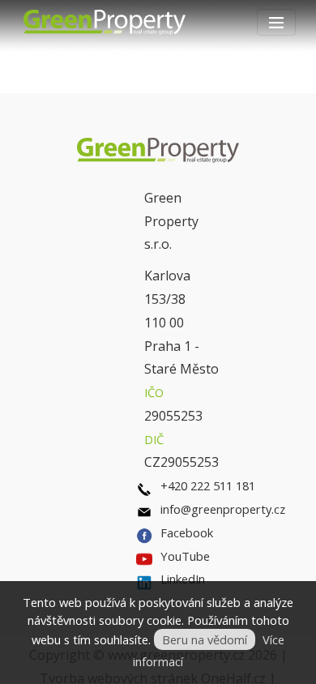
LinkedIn (182, 579)
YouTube (185, 556)
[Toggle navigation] (276, 22)
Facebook (186, 532)
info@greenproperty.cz (222, 509)
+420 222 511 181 (207, 485)
